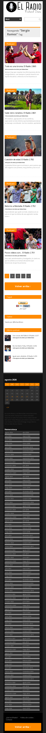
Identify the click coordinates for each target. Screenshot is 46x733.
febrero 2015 (27, 660)
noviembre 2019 (28, 451)
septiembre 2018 (28, 502)
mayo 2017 (26, 561)
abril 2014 (26, 697)
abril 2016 (26, 609)
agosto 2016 (26, 594)
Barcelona (26, 413)
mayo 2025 (8, 488)
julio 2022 (8, 613)
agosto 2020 (9, 697)
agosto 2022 (9, 609)
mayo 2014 (26, 694)
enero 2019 (26, 488)
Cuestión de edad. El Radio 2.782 (19, 159)
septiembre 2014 (28, 679)
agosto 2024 (9, 521)
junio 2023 (8, 572)
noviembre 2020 (10, 686)
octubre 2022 (9, 602)
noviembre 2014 (28, 671)
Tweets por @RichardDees (14, 322)
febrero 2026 (9, 454)
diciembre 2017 (28, 535)
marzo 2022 (9, 627)
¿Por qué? (23, 309)
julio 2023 (8, 568)
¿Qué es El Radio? (12, 718)
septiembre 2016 (28, 591)
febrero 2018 (27, 528)
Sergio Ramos (31, 422)
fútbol (30, 418)
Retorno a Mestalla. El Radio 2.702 (20, 206)
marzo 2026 (9, 451)
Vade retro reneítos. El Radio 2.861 (20, 113)
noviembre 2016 (28, 583)
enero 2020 (26, 443)
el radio (13, 418)
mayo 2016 (26, 605)
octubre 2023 (9, 557)
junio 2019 (26, 469)
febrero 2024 (9, 543)
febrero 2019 (27, 484)
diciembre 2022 (10, 594)
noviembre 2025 (10, 465)
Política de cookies (26, 718)
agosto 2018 (26, 506)
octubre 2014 (27, 675)
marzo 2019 (26, 480)
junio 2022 (8, 616)
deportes (8, 418)
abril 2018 (26, 521)
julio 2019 (26, 465)
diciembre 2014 (28, 668)
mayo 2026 (8, 443)
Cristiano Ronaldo (28, 415)
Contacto (9, 720)
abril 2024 (8, 535)
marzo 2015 (26, 657)
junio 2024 (8, 528)
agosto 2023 (9, 565)
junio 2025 (8, 484)
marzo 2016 (26, 613)
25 (12, 400)
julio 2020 (8, 701)
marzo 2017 (26, 568)
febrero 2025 (9, 499)
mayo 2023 (8, 576)
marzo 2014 (26, 701)
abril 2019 (26, 477)
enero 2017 (26, 576)
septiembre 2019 (28, 458)
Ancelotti (8, 413)
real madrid (8, 422)
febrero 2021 (9, 675)
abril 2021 (8, 668)
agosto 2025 (9, 477)
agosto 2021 (9, 653)
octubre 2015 (27, 631)
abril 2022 (8, 624)
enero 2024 (9, 546)
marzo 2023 (9, 583)
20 (22, 396)
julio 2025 (8, 480)
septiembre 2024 (10, 517)
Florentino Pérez (21, 418)
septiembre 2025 (10, 473)
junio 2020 (8, 705)
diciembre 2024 (10, 506)
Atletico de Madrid (17, 413)
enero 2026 (9, 458)
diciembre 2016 (28, 579)
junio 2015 (26, 646)
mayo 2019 (26, 473)
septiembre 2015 (28, 635)
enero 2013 (26, 708)
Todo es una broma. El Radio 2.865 (20, 66)
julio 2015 (26, 642)
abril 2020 (26, 432)
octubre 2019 (27, 454)
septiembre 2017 (28, 546)
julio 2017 (26, 554)
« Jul (7, 407)
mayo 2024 (8, 532)
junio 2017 (26, 557)
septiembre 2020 (10, 694)
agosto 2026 (9, 432)
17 (7, 396)
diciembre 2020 (10, 682)
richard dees (17, 422)
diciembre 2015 (28, 624)
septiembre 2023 (10, 561)
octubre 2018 (27, 499)
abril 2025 (8, 491)
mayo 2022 (8, 620)
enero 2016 (26, 620)
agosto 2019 (26, 462)
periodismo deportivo (28, 420)
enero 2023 (9, 591)
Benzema (33, 413)
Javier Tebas (11, 420)
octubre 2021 (9, 646)
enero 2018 (26, 532)
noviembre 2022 (10, 598)
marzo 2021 (9, 671)
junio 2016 (26, 602)
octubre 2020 (9, 690)
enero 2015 (26, 664)
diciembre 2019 (28, 447)
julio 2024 (8, 524)
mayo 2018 (26, 517)
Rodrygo (24, 422)
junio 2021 (8, 660)
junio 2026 (8, 440)
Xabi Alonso (13, 424)
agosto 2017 (26, 550)
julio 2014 (26, 686)
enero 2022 (9, 635)
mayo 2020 (8, 708)
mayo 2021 (8, 664)
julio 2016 (26, 598)
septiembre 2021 (10, 649)
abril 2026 (8, 447)
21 (27, 396)
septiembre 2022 (10, 605)
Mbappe (18, 420)
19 (17, 396)
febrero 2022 (9, 631)
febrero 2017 (27, 572)
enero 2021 (9, 679)
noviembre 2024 (10, 510)
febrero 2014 (27, 705)
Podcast (11, 43)
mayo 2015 (26, 649)
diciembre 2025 (10, 462)
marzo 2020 (26, 436)
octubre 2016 (27, 587)
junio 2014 (26, 690)
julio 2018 (26, 510)
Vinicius (7, 424)
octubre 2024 (9, 513)
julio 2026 (8, 436)
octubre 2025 (9, 469)
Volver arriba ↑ (23, 286)
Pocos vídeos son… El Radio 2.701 (20, 252)
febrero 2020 (27, 440)
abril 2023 (8, 579)
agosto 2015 (26, 638)
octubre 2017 (27, 543)
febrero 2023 (9, 587)
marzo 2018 (26, 524)
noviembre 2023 (10, 554)
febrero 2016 (27, 616)
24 (7, 400)
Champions (18, 415)
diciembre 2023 (10, 550)
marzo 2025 (9, 495)
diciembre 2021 (10, 638)
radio (37, 420)
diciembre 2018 (28, 491)
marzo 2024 (9, 539)
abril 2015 (26, 653)
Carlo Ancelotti (9, 415)
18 (12, 396)
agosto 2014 (26, 682)
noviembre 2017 (28, 539)
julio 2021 (8, 657)
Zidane (20, 424)
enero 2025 (9, 502)
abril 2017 (26, 565)
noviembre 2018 (28, 495)
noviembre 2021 (10, 642)
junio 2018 (26, 513)
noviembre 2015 (28, 627)
